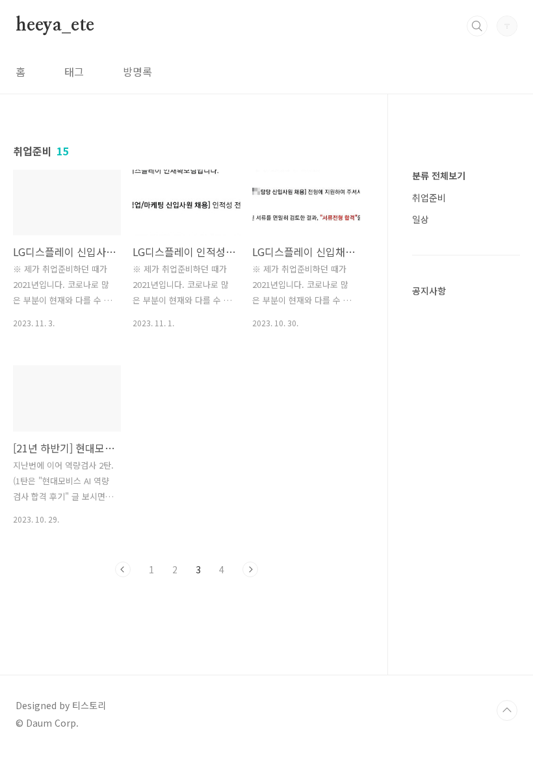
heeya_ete (55, 25)
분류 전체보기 (438, 175)
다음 (250, 569)
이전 (123, 569)
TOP (507, 710)
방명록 (137, 71)
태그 (74, 71)
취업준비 (429, 197)
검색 (477, 26)
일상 (420, 219)
